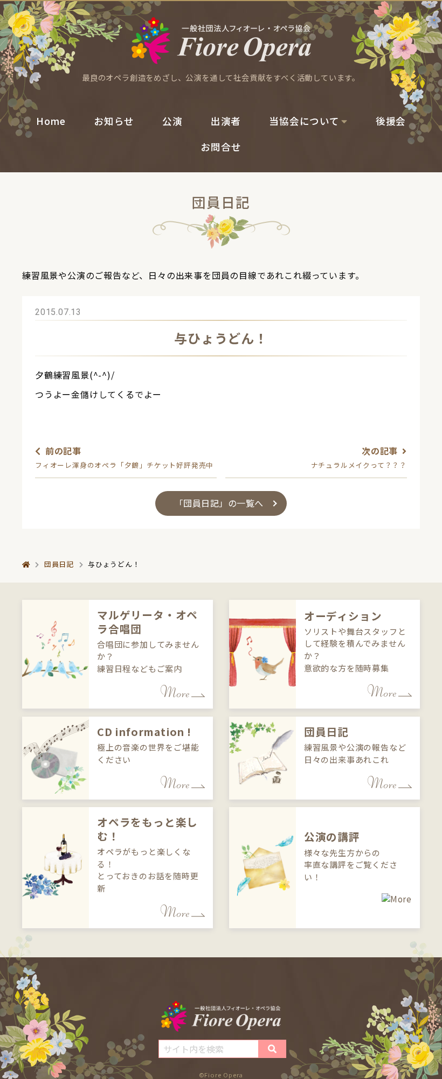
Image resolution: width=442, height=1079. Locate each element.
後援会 (391, 121)
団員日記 (59, 564)
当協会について (304, 121)
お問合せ (221, 146)
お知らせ (114, 121)
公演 (172, 121)
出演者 (226, 121)
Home (51, 121)
